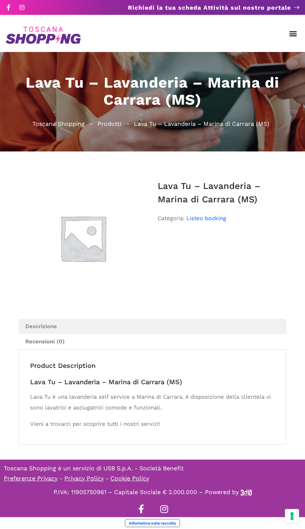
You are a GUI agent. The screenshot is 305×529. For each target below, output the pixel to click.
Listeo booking (206, 218)
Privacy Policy (84, 478)
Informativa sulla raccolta (152, 523)
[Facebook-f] (9, 7)
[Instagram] (22, 7)
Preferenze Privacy (31, 478)
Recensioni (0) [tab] (45, 341)
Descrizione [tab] (41, 326)
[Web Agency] (246, 492)
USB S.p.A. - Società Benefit (143, 468)
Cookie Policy (129, 478)
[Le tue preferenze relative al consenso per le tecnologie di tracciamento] (292, 516)
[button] (293, 33)
